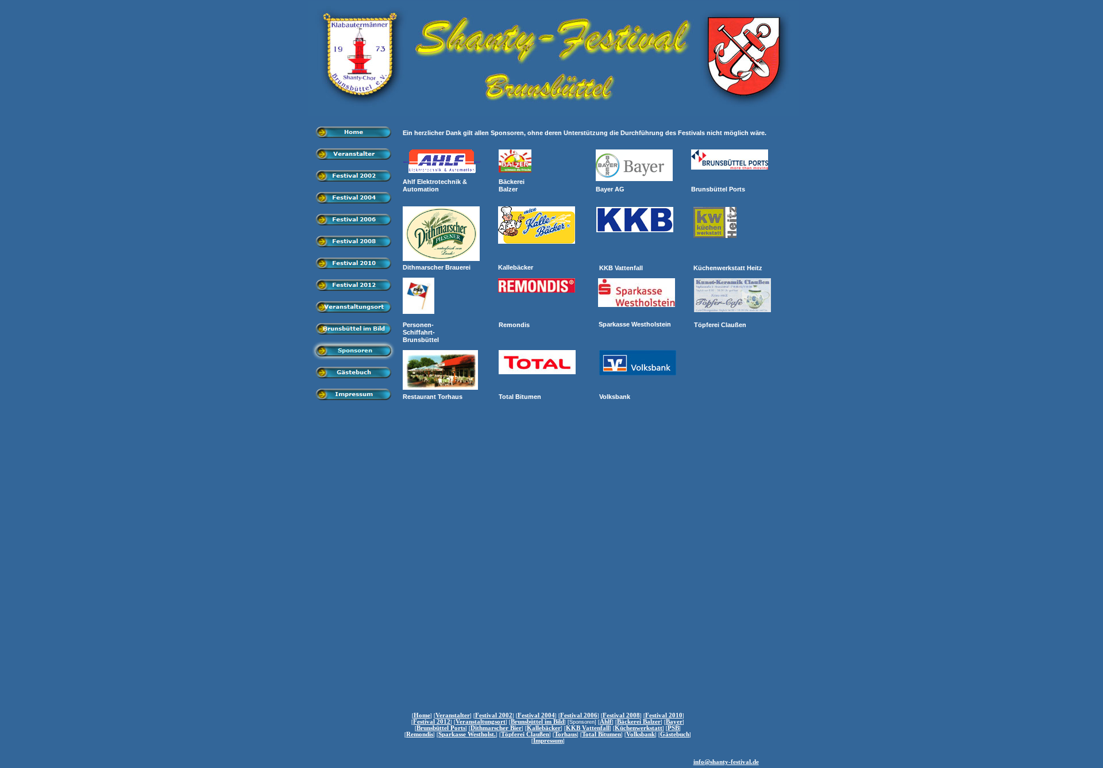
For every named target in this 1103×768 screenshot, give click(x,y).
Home (422, 715)
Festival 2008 (621, 715)
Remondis (419, 734)
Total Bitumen (601, 734)
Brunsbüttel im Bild (537, 722)
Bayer (674, 722)
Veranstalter (452, 715)
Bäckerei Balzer (639, 722)
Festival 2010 (663, 715)
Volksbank (640, 734)
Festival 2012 (431, 722)
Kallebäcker (544, 728)
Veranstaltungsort (481, 722)
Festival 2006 (578, 715)
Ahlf (606, 722)
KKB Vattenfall (588, 728)
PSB (673, 728)
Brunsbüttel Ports (440, 728)
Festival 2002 (493, 715)
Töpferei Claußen (525, 734)
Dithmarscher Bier (496, 728)
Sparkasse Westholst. (467, 734)
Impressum (548, 741)
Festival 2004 (536, 715)
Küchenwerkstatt (638, 728)
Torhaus (565, 734)
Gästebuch (674, 734)
